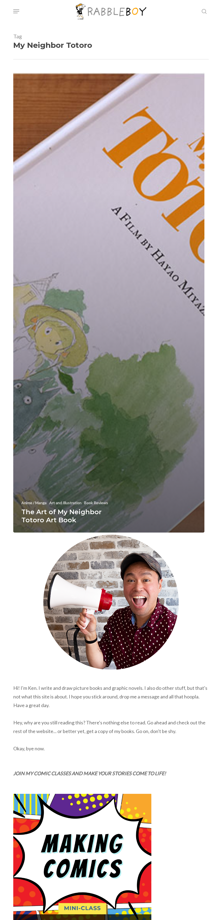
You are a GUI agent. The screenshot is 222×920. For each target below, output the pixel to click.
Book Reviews (96, 502)
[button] (16, 11)
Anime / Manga (34, 502)
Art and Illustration (65, 502)
